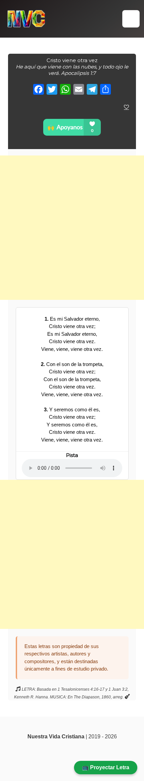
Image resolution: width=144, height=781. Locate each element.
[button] (131, 19)
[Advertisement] (72, 227)
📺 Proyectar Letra (105, 767)
